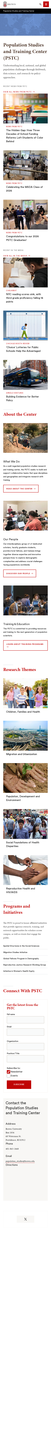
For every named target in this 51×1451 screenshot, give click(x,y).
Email (9, 1027)
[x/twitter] (25, 1219)
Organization (12, 1041)
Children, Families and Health (23, 711)
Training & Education (16, 624)
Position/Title (13, 1054)
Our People (10, 539)
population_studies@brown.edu (20, 1161)
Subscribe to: (13, 1068)
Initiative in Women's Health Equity (18, 971)
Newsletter (17, 1072)
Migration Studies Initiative (15, 952)
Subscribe (19, 1085)
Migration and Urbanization (21, 754)
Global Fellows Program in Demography (21, 959)
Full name (11, 1014)
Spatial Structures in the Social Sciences (21, 946)
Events (14, 1076)
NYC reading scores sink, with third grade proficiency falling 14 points (24, 298)
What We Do (11, 461)
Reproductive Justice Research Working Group (24, 965)
